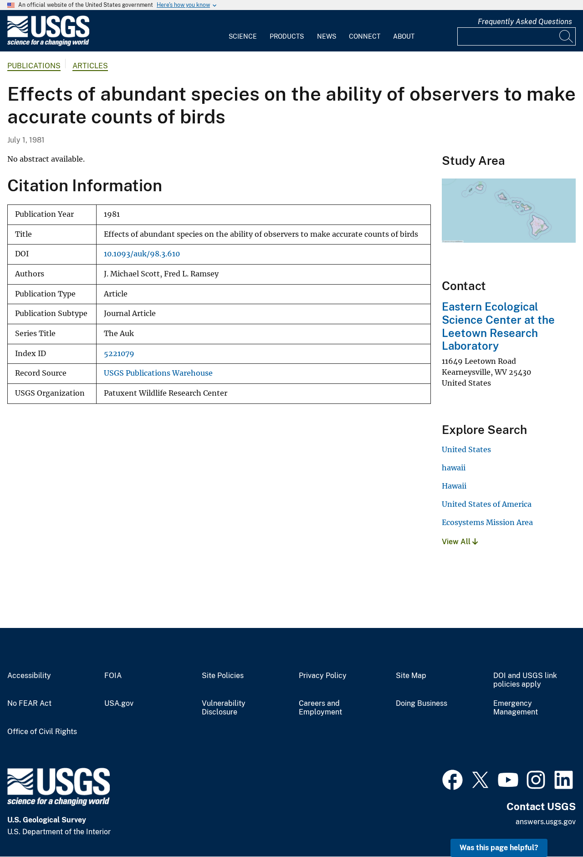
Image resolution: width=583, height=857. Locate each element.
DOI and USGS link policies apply (525, 680)
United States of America (487, 504)
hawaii (453, 467)
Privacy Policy (323, 676)
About (403, 36)
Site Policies (223, 676)
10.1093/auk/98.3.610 (142, 254)
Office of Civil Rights (42, 732)
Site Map (411, 676)
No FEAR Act (29, 703)
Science (243, 36)
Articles (90, 65)
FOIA (113, 676)
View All (457, 541)
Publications (34, 65)
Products (287, 36)
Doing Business (421, 703)
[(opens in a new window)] (452, 779)
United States (466, 449)
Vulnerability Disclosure (223, 707)
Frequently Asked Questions (525, 21)
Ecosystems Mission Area (487, 522)
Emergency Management (515, 707)
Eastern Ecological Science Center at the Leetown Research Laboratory (498, 326)
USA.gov (118, 703)
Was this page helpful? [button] (499, 847)
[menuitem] (242, 30)
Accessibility (29, 676)
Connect (364, 36)
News (326, 36)
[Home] (48, 44)
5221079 (119, 353)
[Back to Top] (550, 824)
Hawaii (454, 485)
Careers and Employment (320, 707)
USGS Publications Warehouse (158, 373)
